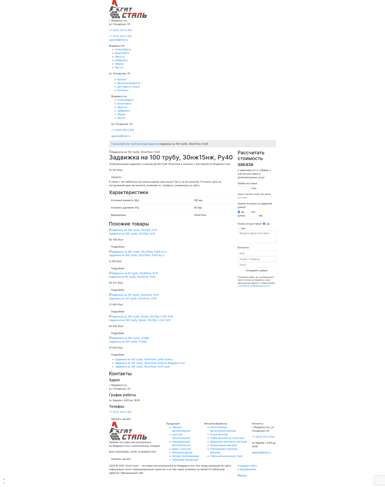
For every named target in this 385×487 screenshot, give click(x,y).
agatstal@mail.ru (118, 39)
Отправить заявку (257, 270)
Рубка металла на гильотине (227, 437)
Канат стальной (181, 448)
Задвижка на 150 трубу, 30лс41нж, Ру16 (132, 298)
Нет (253, 211)
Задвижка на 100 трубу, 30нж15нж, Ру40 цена (142, 366)
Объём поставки (247, 183)
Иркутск (120, 56)
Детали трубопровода (185, 456)
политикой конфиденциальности (255, 286)
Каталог (122, 79)
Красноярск (122, 52)
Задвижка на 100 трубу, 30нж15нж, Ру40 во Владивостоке (150, 362)
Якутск (119, 67)
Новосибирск (123, 49)
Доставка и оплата (128, 86)
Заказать (116, 177)
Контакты (123, 90)
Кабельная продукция (185, 459)
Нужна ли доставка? (250, 223)
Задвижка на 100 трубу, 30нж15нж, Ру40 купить (143, 359)
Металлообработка (128, 83)
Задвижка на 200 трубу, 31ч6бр (128, 341)
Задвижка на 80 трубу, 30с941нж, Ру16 (132, 276)
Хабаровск (121, 60)
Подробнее (117, 246)
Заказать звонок (121, 418)
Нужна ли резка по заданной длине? (255, 205)
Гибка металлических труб (226, 456)
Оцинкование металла (223, 445)
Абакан (119, 63)
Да (242, 211)
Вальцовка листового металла (228, 441)
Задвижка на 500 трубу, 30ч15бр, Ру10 (132, 233)
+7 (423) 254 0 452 (120, 30)
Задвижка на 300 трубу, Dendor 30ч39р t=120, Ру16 (140, 320)
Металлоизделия (182, 452)
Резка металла (219, 434)
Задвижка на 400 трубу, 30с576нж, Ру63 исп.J (137, 255)
